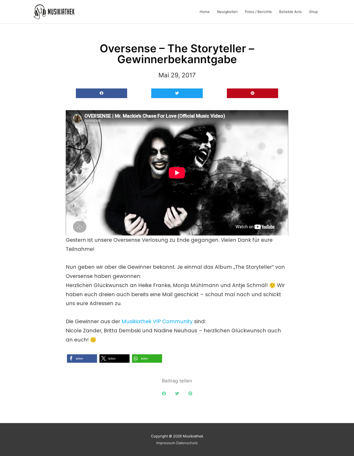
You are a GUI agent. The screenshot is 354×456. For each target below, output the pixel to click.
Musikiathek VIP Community (157, 321)
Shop (313, 11)
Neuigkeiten (227, 11)
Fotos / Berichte (258, 11)
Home (205, 11)
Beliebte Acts (290, 11)
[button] (101, 93)
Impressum (165, 443)
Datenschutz (187, 443)
